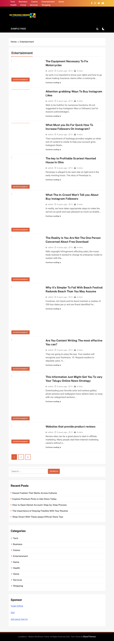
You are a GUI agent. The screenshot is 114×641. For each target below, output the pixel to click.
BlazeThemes (89, 636)
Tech (12, 1)
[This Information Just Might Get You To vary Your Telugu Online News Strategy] (26, 397)
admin (50, 71)
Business (23, 1)
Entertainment (48, 1)
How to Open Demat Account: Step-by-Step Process (39, 505)
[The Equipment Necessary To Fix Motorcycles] (26, 70)
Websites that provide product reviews (70, 426)
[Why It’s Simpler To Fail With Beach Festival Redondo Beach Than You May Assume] (26, 310)
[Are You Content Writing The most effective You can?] (26, 355)
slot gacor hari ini (19, 619)
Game (61, 1)
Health (13, 5)
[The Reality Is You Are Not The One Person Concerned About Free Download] (26, 258)
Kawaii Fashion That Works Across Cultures (34, 493)
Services (34, 5)
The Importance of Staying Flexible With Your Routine (40, 511)
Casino (34, 1)
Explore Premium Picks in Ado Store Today (34, 499)
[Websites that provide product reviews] (26, 434)
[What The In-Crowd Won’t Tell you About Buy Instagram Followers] (26, 212)
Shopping (46, 5)
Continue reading (52, 83)
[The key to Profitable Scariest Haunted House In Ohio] (26, 172)
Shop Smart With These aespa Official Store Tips (37, 517)
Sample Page (18, 28)
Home (23, 5)
